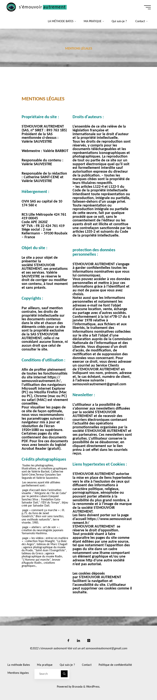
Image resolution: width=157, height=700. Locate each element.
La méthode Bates (18, 665)
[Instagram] (88, 640)
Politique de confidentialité (115, 665)
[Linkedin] (78, 640)
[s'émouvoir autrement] (11, 7)
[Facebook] (68, 640)
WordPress (92, 686)
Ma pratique (44, 665)
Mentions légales (18, 673)
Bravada (77, 686)
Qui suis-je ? (67, 665)
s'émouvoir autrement (42, 7)
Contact (87, 665)
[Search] (64, 673)
